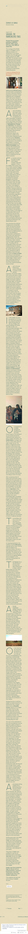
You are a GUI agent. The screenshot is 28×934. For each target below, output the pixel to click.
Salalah (15, 899)
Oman (13, 899)
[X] (2, 916)
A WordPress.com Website (23, 916)
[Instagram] (0, 916)
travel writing (14, 901)
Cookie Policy (4, 928)
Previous (9, 908)
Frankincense (8, 899)
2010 (7, 896)
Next (19, 908)
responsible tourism (14, 897)
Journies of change (12, 22)
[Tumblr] (3, 916)
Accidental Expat (11, 896)
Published (8, 897)
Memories (17, 896)
